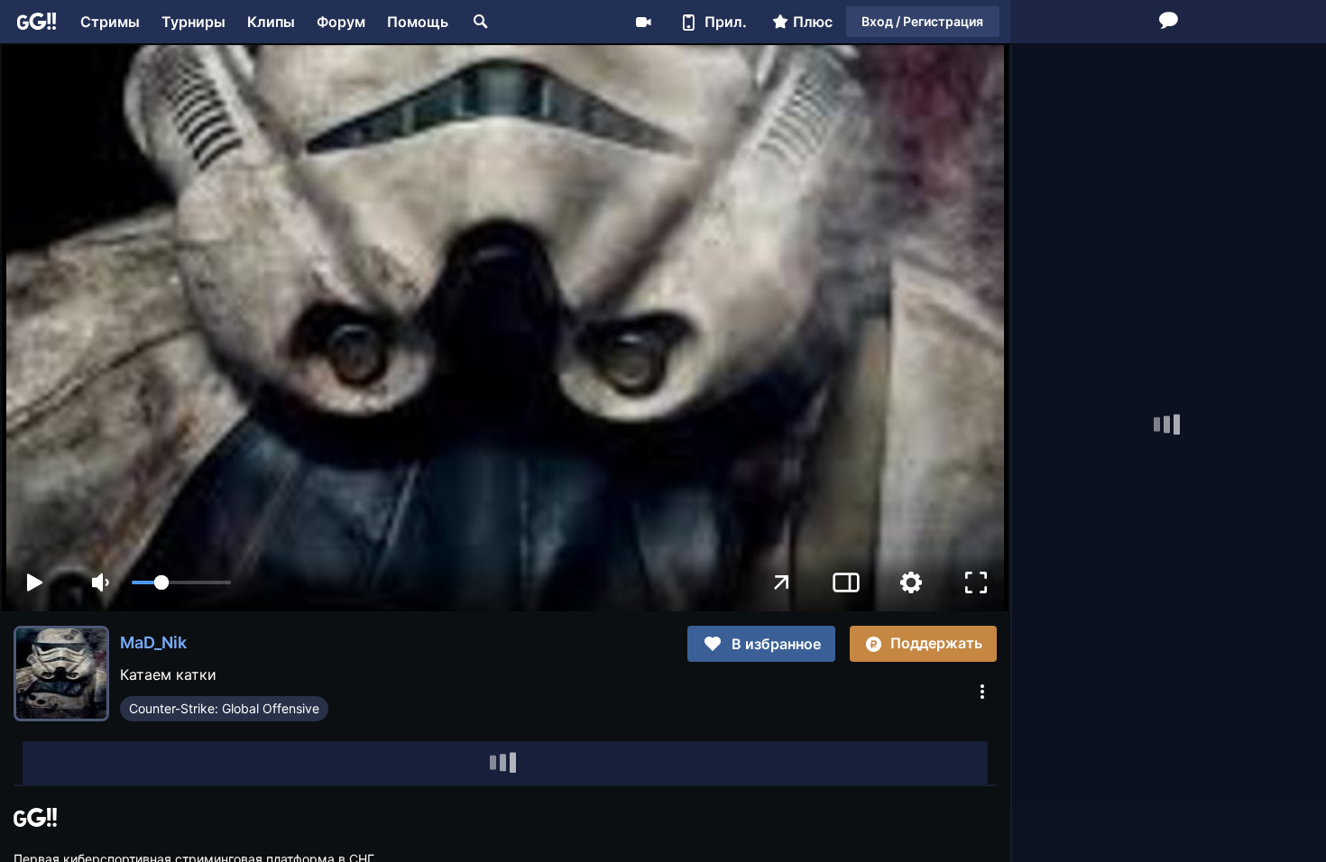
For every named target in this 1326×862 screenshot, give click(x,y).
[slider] (181, 582)
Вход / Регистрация (922, 21)
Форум (341, 22)
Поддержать (936, 643)
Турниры (193, 22)
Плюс (813, 22)
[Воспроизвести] (34, 582)
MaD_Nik (153, 642)
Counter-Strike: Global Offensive (224, 708)
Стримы (110, 22)
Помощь (417, 22)
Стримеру (643, 22)
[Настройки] (911, 582)
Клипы (271, 22)
